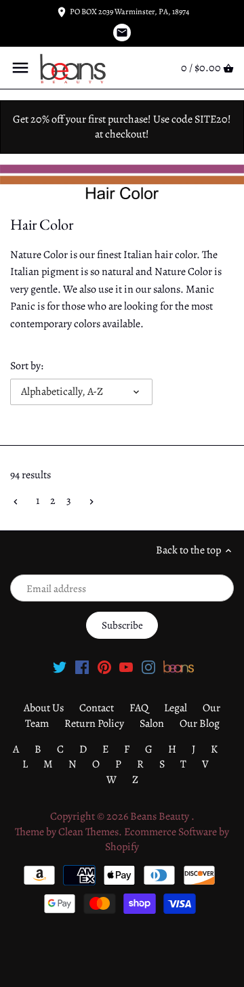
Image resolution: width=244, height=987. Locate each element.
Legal (175, 707)
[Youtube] (126, 665)
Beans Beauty (160, 816)
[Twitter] (59, 665)
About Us (44, 707)
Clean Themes (88, 831)
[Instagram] (148, 665)
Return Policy (94, 723)
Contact (96, 707)
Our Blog (200, 723)
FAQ (138, 707)
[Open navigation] (20, 68)
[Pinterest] (104, 665)
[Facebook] (82, 665)
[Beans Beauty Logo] (178, 665)
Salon (152, 723)
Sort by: (26, 366)
